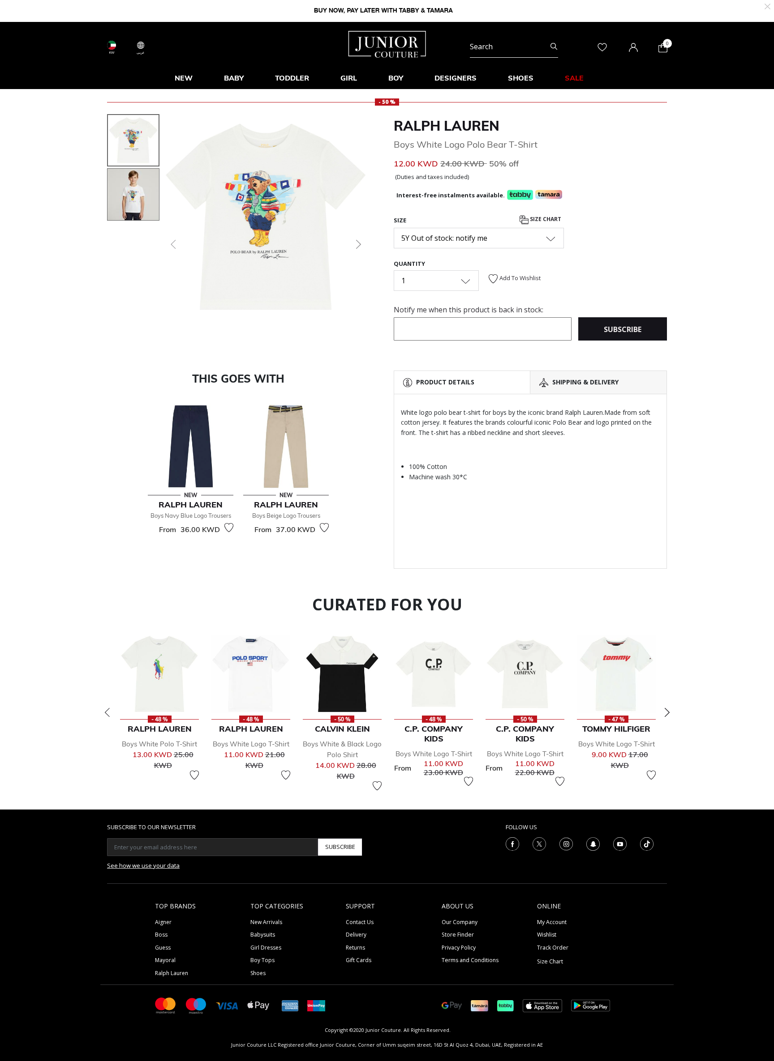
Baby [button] (234, 77)
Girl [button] (348, 77)
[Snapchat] (593, 843)
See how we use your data (143, 865)
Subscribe (340, 847)
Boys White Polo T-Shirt (159, 744)
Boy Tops (262, 960)
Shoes (258, 973)
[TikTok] (647, 843)
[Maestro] (196, 1004)
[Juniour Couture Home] (387, 43)
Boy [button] (395, 77)
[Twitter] (539, 843)
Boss (161, 934)
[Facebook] (512, 843)
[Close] (767, 5)
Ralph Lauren (446, 125)
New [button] (184, 77)
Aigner (163, 922)
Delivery (356, 934)
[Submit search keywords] (554, 46)
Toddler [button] (292, 77)
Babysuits (262, 934)
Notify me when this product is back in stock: (468, 310)
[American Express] (290, 1004)
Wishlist (546, 934)
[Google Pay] (452, 1004)
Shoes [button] (520, 77)
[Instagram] (566, 843)
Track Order (552, 947)
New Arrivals (266, 922)
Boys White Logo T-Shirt (251, 744)
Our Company (459, 922)
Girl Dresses (265, 947)
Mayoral (165, 960)
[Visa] (227, 1005)
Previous (107, 712)
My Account (552, 922)
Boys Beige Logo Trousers (286, 515)
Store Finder (458, 934)
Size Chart (545, 219)
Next (667, 712)
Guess (163, 947)
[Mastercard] (165, 1004)
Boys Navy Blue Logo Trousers (190, 515)
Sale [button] (574, 77)
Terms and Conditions (470, 960)
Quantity (409, 264)
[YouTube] (620, 843)
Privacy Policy (459, 947)
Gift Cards (358, 960)
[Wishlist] (228, 527)
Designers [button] (455, 77)
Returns (355, 947)
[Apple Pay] (258, 1004)
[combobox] (514, 46)
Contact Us (360, 922)
